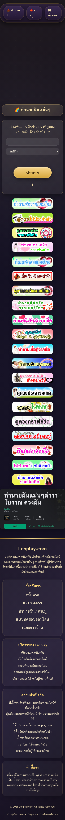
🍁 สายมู (33, 12)
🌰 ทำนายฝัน (13, 12)
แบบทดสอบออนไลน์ (32, 619)
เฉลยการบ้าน (32, 627)
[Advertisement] (32, 63)
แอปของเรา (32, 602)
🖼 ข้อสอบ (52, 12)
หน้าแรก (32, 594)
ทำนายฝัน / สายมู (32, 611)
